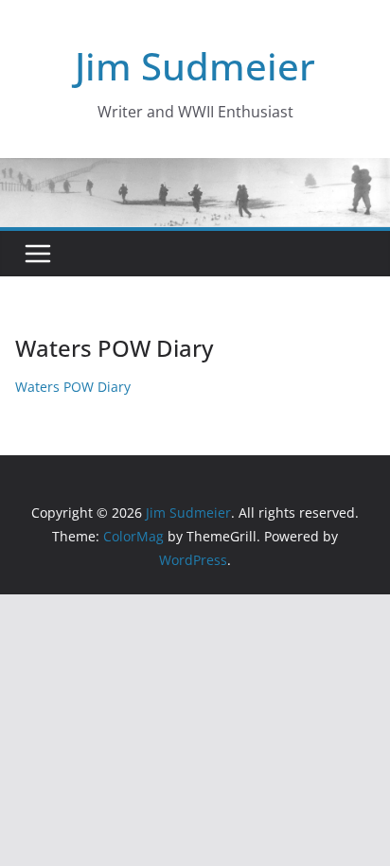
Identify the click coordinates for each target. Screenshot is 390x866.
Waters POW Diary (73, 387)
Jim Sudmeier (195, 66)
